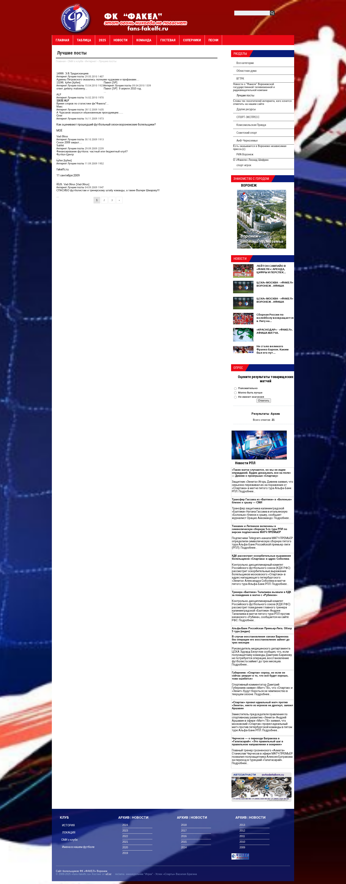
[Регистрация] (289, 13)
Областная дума (246, 71)
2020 (125, 847)
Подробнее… (247, 491)
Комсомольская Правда (251, 125)
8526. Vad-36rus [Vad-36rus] (72, 184)
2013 (242, 824)
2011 (242, 836)
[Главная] (76, 18)
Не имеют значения (251, 396)
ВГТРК (240, 78)
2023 (125, 830)
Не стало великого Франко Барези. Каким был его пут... (272, 349)
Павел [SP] (110, 82)
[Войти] (280, 13)
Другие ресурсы (246, 109)
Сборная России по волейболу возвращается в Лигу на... (275, 318)
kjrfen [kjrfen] (64, 160)
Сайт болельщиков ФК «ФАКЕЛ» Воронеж (81, 871)
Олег (59, 115)
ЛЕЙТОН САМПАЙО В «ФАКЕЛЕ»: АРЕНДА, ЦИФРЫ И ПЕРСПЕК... (271, 269)
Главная (61, 61)
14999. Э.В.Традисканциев (72, 73)
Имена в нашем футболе (78, 847)
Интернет (91, 61)
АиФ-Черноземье (247, 140)
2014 (184, 847)
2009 (242, 847)
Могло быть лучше (250, 392)
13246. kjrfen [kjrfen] (68, 82)
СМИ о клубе (75, 61)
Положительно (247, 388)
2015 (184, 841)
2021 (125, 841)
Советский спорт (246, 133)
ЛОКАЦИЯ (68, 832)
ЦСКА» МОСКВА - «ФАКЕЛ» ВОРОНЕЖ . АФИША (274, 284)
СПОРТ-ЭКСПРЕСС (248, 117)
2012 (242, 830)
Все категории (245, 63)
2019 (125, 853)
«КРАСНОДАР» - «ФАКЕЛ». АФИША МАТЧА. (274, 331)
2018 (184, 824)
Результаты (260, 414)
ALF (58, 94)
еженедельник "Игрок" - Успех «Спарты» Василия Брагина (161, 874)
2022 (125, 836)
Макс (59, 106)
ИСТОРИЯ (68, 825)
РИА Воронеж (244, 154)
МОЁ (59, 130)
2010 (242, 841)
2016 (184, 836)
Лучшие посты (76, 76)
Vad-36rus (62, 136)
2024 (125, 824)
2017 (184, 830)
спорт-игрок (243, 165)
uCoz (109, 874)
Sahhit (60, 145)
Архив (275, 414)
